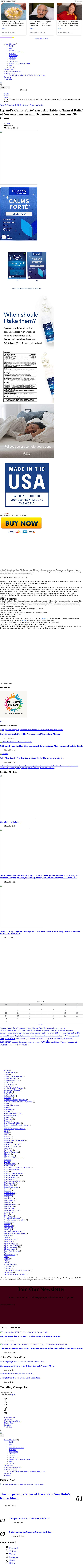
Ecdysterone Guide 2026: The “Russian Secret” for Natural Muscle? (30, 734)
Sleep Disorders (9, 1243)
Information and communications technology (48, 1036)
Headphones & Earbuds (12, 1169)
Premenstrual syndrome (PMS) (19, 63)
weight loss (55, 1042)
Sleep (10, 65)
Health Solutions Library (12, 71)
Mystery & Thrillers (11, 1210)
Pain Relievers (9, 1222)
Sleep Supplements (10, 1247)
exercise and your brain (44, 1033)
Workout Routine (21, 1045)
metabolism (10, 1038)
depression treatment (6, 1033)
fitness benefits (74, 1033)
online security (20, 1038)
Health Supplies (9, 1183)
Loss (65, 1035)
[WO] (13, 717)
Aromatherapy (9, 1084)
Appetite (3, 1028)
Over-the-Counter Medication (33, 105)
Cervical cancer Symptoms (31, 1030)
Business (7, 1111)
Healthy (12, 1036)
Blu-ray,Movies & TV (11, 1105)
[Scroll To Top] (1, 1431)
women (3, 1044)
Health (11, 46)
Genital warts (13, 61)
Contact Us (8, 79)
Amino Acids (8, 1082)
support (15, 1042)
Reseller (38, 1038)
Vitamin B (7, 1266)
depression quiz (54, 1030)
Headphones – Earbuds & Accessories (17, 1167)
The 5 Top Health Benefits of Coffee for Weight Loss (27, 75)
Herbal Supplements (11, 1187)
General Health (9, 44)
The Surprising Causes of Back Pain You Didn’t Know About (27, 1366)
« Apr (41, 1024)
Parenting (7, 77)
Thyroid (11, 67)
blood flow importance (17, 1028)
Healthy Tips (8, 73)
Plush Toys (8, 1230)
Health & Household (7, 105)
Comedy (7, 1117)
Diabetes (12, 60)
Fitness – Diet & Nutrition (13, 1158)
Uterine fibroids (9, 1264)
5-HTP (6, 1071)
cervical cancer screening (10, 1030)
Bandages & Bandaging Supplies (15, 1100)
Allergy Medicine (10, 1078)
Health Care (19, 105)
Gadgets (7, 1162)
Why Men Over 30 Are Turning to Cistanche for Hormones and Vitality (31, 758)
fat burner (63, 1033)
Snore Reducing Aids (11, 1251)
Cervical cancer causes (56, 1028)
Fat (56, 1032)
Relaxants (7, 1235)
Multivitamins (9, 1208)
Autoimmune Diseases (16, 52)
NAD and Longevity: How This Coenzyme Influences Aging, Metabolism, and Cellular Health (41, 746)
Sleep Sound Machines (12, 1245)
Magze (12, 1395)
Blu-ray (7, 1103)
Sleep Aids (8, 1241)
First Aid (7, 1154)
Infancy (32, 1036)
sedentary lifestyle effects (51, 1038)
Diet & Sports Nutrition (12, 1123)
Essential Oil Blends (11, 1146)
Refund (32, 1038)
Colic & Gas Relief (10, 1115)
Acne (10, 48)
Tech (6, 1257)
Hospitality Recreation (22, 1036)
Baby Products (9, 1096)
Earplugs (7, 1138)
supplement (5, 1041)
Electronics (8, 1142)
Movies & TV (9, 1206)
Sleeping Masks (9, 1249)
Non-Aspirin (8, 1216)
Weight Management (68, 1042)
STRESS (45, 618)
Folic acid (7, 1160)
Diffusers (7, 1127)
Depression (12, 58)
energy (19, 1033)
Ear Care (7, 1136)
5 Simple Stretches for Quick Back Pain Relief (20, 1378)
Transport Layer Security (33, 1042)
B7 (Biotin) (8, 1092)
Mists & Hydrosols (10, 1204)
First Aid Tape (9, 1156)
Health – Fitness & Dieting (13, 1173)
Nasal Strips (8, 1212)
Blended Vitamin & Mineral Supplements (18, 1102)
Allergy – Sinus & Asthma (13, 1076)
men (2, 1038)
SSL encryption (67, 1038)
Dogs (6, 1131)
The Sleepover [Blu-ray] (10, 822)
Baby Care (8, 1094)
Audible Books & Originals (13, 1088)
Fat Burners (8, 1150)
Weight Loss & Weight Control (15, 1274)
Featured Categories (11, 1152)
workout (10, 1045)
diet (14, 1033)
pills (27, 1039)
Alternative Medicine (11, 1080)
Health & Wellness (10, 1177)
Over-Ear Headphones (12, 1218)
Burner (35, 1028)
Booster (30, 1028)
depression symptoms (66, 1030)
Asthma (11, 50)
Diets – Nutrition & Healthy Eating (16, 1125)
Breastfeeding (13, 56)
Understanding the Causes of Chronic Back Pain (30, 1532)
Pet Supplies (8, 1226)
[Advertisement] (41, 552)
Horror (6, 1189)
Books (6, 1107)
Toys (6, 1261)
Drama (6, 1133)
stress (24, 620)
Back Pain (12, 54)
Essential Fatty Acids (11, 1144)
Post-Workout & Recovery (13, 1231)
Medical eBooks (9, 1200)
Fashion (7, 1148)
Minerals (7, 1202)
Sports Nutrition (9, 1255)
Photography (8, 1228)
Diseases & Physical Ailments (14, 1129)
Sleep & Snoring (10, 1239)
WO (8, 124)
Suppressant (22, 1042)
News (6, 1214)
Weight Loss (8, 69)
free (1, 1036)
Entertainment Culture (28, 1033)
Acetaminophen (9, 1072)
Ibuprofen (7, 1191)
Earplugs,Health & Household (14, 1140)
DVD (6, 1135)
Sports (6, 1253)
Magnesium (8, 1198)
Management (74, 1036)
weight (45, 1041)
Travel (6, 1262)
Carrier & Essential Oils (12, 1113)
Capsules (42, 1028)
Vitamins (7, 1268)
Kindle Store (8, 1195)
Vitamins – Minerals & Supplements (16, 1270)
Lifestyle (7, 1197)
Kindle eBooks (9, 1193)
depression (45, 1030)
